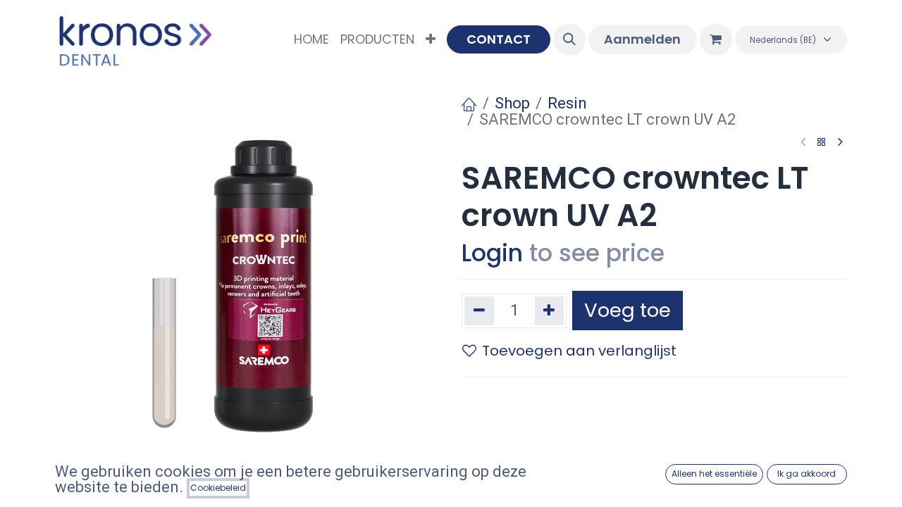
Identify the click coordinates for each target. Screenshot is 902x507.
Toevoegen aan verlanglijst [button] (579, 351)
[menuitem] (311, 39)
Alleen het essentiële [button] (714, 474)
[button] (569, 39)
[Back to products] (821, 142)
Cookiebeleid (218, 488)
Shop (512, 103)
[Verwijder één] (479, 310)
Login (492, 253)
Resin (567, 103)
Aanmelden (642, 39)
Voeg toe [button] (627, 310)
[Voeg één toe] (549, 310)
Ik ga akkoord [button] (806, 474)
